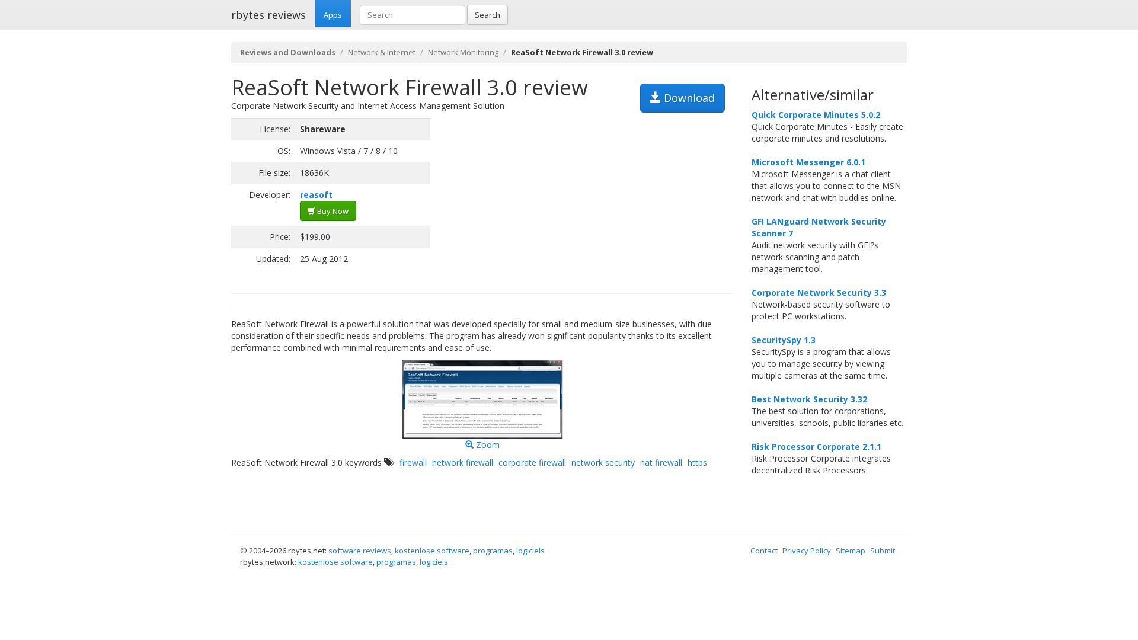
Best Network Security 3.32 (809, 399)
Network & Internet (381, 52)
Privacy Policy (806, 550)
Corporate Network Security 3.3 (819, 292)
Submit (882, 550)
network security (603, 462)
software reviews (359, 550)
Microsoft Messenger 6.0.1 (808, 162)
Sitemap (850, 550)
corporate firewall (532, 462)
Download (688, 98)
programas (493, 550)
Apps (333, 14)
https (697, 462)
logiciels (530, 550)
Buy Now (332, 211)
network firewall (462, 462)
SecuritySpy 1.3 (784, 339)
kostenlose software (432, 550)
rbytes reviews (268, 15)
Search (487, 14)
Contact (764, 550)
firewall (413, 462)
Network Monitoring (463, 52)
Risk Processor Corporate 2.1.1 (816, 446)
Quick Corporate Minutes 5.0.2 (816, 114)
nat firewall (661, 462)
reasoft (316, 194)
